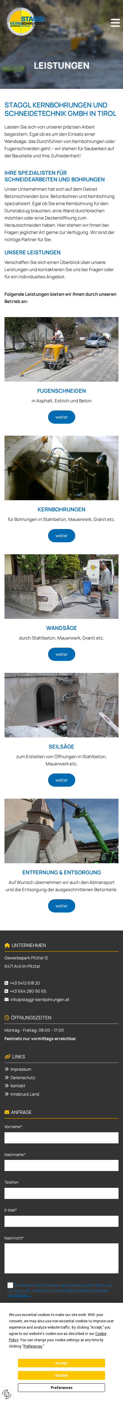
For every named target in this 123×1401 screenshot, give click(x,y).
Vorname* (13, 1126)
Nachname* (15, 1154)
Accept (61, 1363)
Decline (61, 1375)
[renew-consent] (6, 1394)
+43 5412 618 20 (25, 983)
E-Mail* (10, 1210)
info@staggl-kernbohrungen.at (40, 999)
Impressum (20, 1069)
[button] (115, 22)
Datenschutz (22, 1077)
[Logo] (25, 21)
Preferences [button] (33, 1346)
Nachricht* (14, 1238)
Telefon (11, 1182)
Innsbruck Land (24, 1094)
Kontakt (17, 1085)
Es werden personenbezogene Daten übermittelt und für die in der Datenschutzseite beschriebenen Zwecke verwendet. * (60, 1289)
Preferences (62, 1388)
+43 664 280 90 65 (28, 991)
